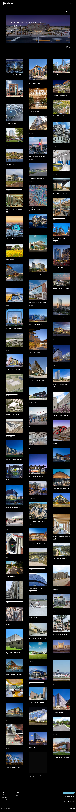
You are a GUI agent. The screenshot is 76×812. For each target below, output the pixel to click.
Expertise (17, 792)
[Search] (70, 3)
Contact (3, 801)
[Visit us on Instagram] (72, 801)
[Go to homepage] (7, 3)
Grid (65, 54)
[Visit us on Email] (74, 801)
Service (17, 54)
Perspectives (4, 797)
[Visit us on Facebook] (66, 801)
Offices (17, 793)
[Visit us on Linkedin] (68, 801)
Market (12, 54)
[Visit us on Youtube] (64, 801)
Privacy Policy (72, 808)
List (69, 54)
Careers (17, 795)
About (2, 796)
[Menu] (73, 3)
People (2, 794)
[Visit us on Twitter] (70, 801)
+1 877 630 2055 (72, 798)
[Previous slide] (67, 47)
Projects (3, 792)
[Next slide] (69, 47)
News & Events (4, 799)
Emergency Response (20, 796)
